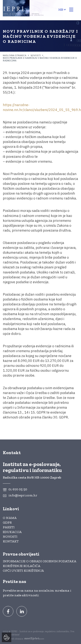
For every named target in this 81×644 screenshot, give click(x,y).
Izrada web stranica (13, 638)
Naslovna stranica (14, 55)
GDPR (7, 522)
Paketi (9, 527)
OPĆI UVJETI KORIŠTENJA (23, 571)
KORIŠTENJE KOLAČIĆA (21, 566)
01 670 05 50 (17, 489)
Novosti (36, 55)
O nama (10, 518)
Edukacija (12, 532)
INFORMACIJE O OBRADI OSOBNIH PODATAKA (39, 561)
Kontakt (11, 541)
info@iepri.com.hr (22, 495)
